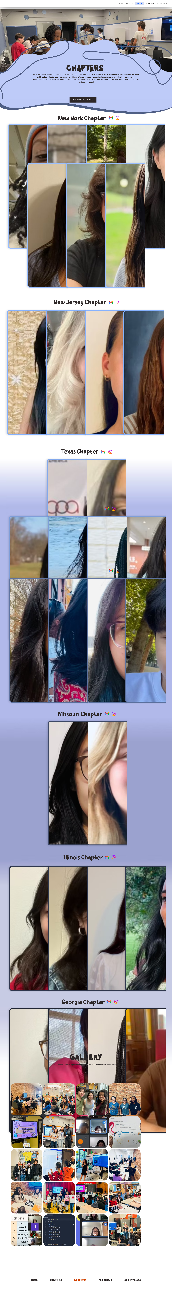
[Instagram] (117, 215)
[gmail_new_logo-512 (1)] (110, 215)
